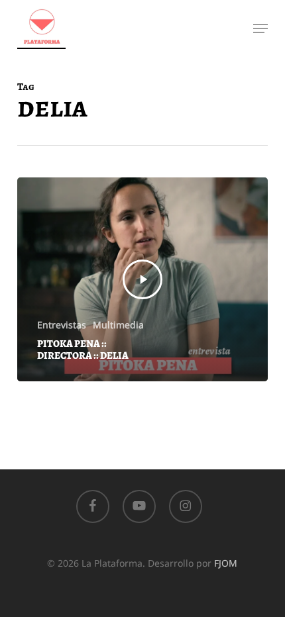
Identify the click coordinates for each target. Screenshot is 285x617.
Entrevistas (61, 324)
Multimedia (118, 324)
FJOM (225, 563)
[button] (260, 28)
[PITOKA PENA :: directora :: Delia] (142, 279)
